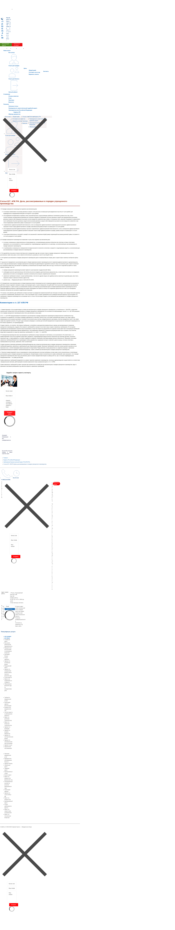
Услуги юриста (8, 677)
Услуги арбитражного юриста (8, 806)
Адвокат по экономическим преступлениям (8, 742)
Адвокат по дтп (8, 745)
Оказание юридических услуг (7, 755)
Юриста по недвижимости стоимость (8, 680)
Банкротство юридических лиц (7, 709)
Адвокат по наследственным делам (8, 737)
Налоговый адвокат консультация (7, 704)
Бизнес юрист (7, 775)
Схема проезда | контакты (16, 602)
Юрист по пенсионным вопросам (7, 816)
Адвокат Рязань (8, 763)
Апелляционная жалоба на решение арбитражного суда (8, 785)
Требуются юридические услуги (7, 699)
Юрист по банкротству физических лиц (8, 778)
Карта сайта (18, 626)
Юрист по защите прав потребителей (7, 811)
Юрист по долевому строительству (8, 719)
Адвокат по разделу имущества (7, 732)
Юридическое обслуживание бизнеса (8, 760)
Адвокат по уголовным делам (7, 662)
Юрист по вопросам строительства (8, 724)
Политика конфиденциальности (20, 619)
